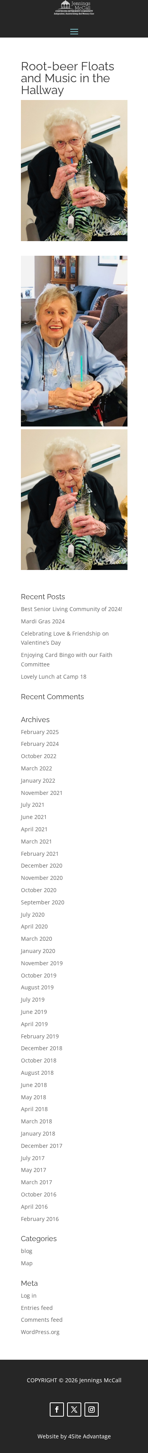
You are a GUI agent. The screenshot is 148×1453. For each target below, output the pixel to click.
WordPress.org (40, 1332)
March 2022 (36, 768)
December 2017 (41, 1145)
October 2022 (38, 756)
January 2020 (38, 951)
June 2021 (34, 817)
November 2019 (42, 963)
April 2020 (34, 926)
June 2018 (34, 1085)
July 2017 (33, 1158)
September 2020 (42, 902)
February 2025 (40, 732)
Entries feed (37, 1307)
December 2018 (41, 1048)
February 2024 (40, 743)
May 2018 (33, 1097)
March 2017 (36, 1182)
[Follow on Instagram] (91, 1409)
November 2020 (42, 877)
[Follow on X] (74, 1409)
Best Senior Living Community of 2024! (71, 609)
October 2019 (38, 975)
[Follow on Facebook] (57, 1409)
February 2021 (40, 853)
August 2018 (37, 1072)
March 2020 (36, 938)
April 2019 (34, 1024)
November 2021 (42, 792)
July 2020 (33, 914)
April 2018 (34, 1109)
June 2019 (34, 1011)
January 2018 (38, 1133)
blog (26, 1251)
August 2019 (37, 987)
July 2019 (33, 999)
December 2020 (41, 865)
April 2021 (34, 829)
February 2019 (40, 1036)
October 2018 (38, 1060)
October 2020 (38, 890)
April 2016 (34, 1206)
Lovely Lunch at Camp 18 (53, 676)
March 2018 (36, 1121)
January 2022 (38, 780)
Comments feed (42, 1319)
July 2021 (33, 804)
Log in (29, 1295)
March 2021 (36, 841)
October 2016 (38, 1194)
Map (27, 1263)
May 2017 (33, 1170)
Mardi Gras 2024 (43, 621)
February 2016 (40, 1219)
